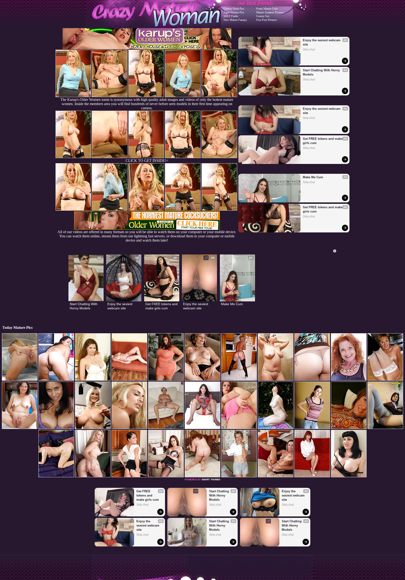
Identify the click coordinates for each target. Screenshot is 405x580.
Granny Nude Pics (234, 8)
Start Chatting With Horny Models (322, 72)
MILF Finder (231, 16)
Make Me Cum (313, 177)
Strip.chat (309, 49)
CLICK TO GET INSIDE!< (147, 161)
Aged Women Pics (234, 12)
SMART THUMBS (211, 479)
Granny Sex (263, 16)
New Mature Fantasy (235, 20)
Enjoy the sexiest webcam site (322, 42)
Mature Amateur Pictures (270, 12)
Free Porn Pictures (266, 20)
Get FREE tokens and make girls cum (323, 141)
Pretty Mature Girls (267, 8)
